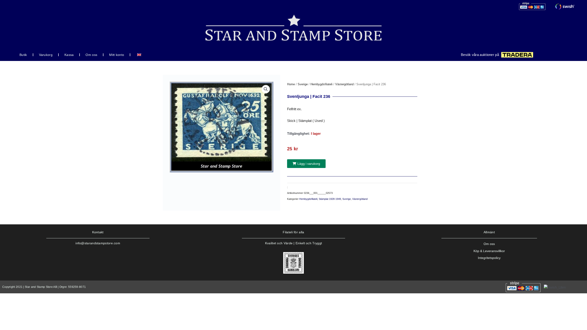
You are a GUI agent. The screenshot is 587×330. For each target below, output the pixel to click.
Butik (23, 55)
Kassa (69, 55)
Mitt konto (116, 55)
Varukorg (46, 55)
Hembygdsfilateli (321, 84)
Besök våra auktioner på (480, 55)
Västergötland (344, 84)
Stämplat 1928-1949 (330, 199)
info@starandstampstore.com (97, 243)
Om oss (91, 55)
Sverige (303, 84)
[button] (266, 89)
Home (291, 84)
